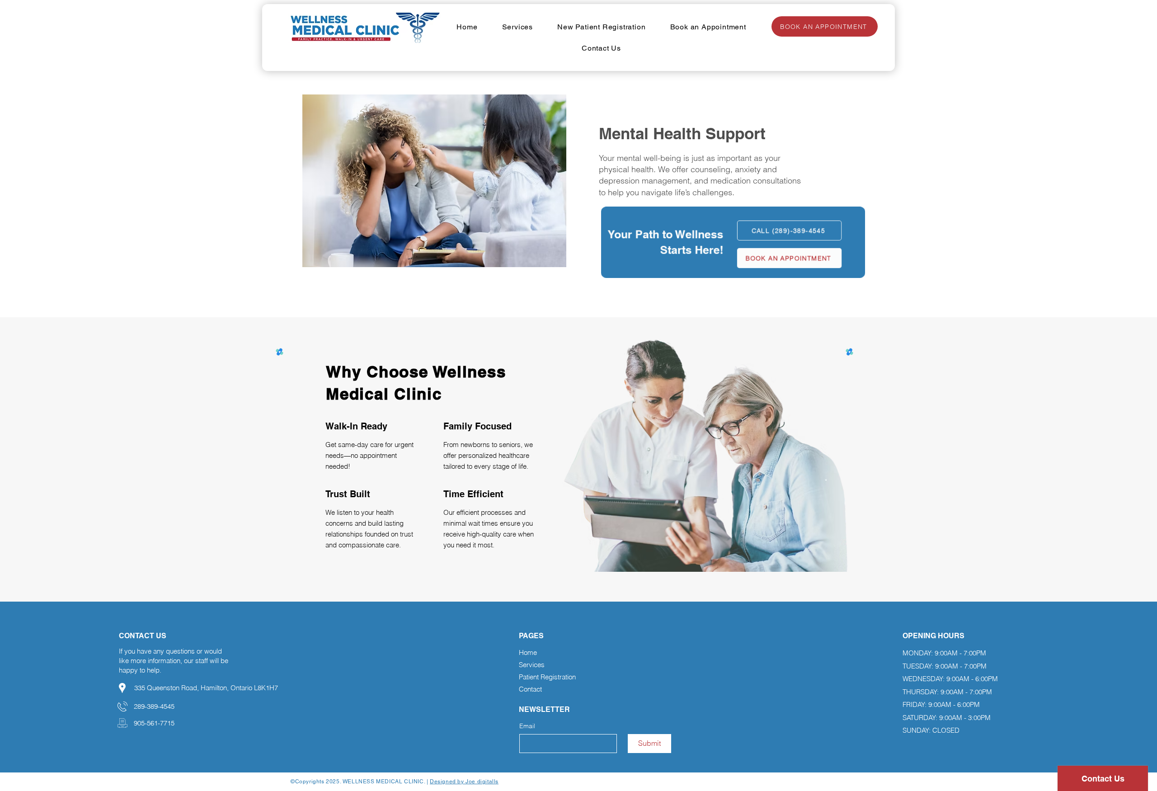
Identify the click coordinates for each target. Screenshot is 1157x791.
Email (527, 726)
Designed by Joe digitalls (464, 781)
